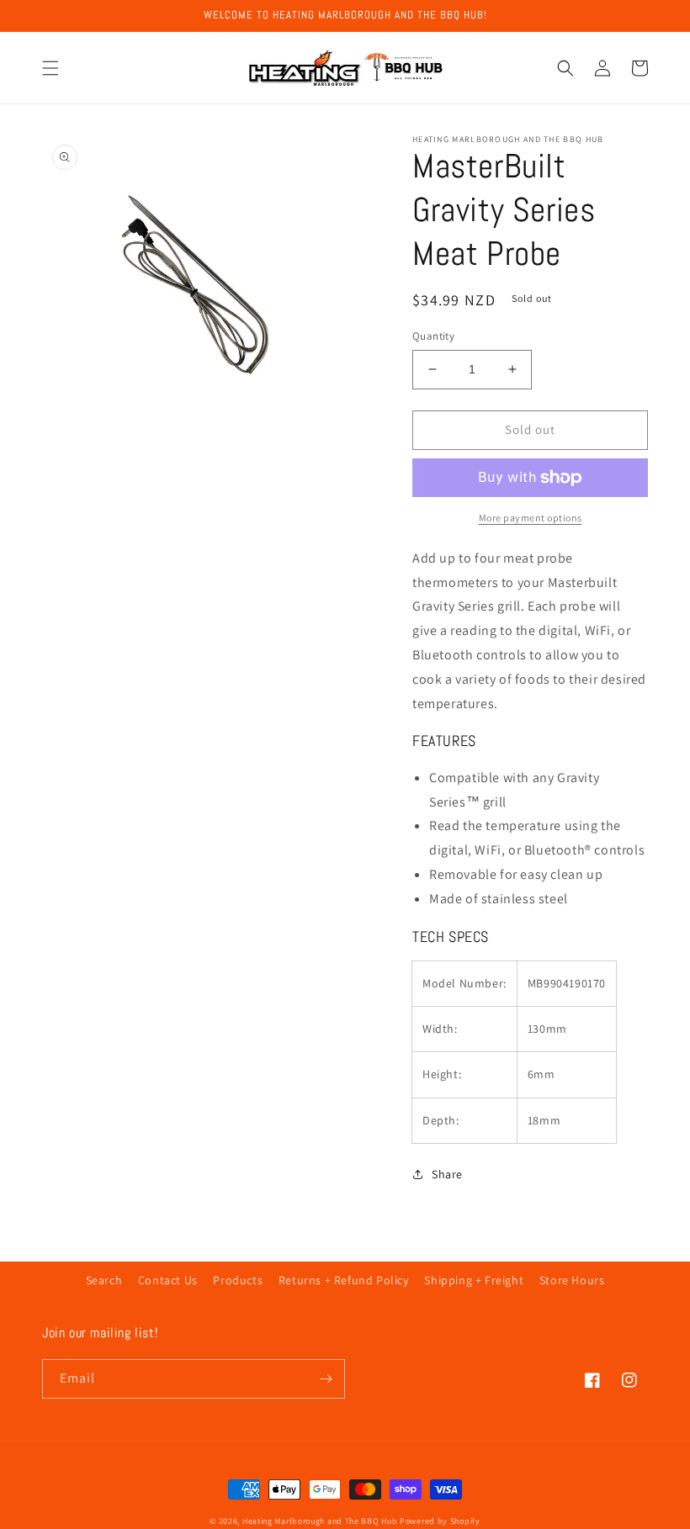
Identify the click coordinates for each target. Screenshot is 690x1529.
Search (104, 1280)
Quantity (433, 336)
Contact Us (168, 1280)
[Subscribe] (325, 1379)
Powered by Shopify (440, 1521)
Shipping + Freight (473, 1280)
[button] (50, 68)
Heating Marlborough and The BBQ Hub (320, 1521)
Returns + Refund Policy (344, 1280)
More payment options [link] (530, 517)
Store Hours (572, 1280)
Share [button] (447, 1174)
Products (238, 1280)
